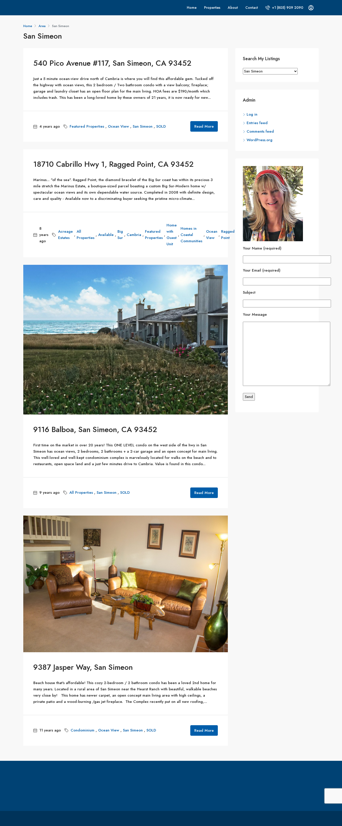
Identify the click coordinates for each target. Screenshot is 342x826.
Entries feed (257, 123)
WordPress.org (259, 140)
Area (42, 26)
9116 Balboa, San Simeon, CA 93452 (95, 429)
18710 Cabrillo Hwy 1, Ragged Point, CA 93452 (113, 164)
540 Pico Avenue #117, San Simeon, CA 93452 (112, 63)
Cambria (134, 234)
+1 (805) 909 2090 (287, 7)
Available (106, 234)
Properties (212, 7)
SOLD (161, 126)
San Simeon (142, 126)
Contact (251, 7)
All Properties (85, 234)
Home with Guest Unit (171, 234)
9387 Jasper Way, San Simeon (83, 667)
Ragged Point (228, 234)
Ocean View (118, 126)
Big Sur (120, 234)
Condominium (82, 730)
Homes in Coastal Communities (191, 235)
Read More (204, 126)
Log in (252, 114)
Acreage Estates (65, 234)
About (233, 7)
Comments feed (260, 131)
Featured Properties (87, 126)
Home (192, 7)
